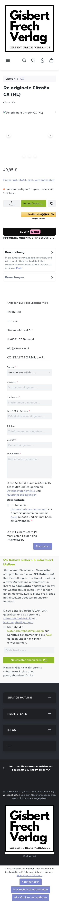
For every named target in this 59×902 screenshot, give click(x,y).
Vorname (12, 382)
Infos (11, 730)
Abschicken (42, 546)
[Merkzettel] (33, 60)
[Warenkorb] (51, 60)
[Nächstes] (50, 135)
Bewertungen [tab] (14, 277)
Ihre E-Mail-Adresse (18, 411)
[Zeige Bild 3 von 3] (35, 156)
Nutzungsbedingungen (22, 495)
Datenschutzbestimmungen (29, 509)
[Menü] (7, 60)
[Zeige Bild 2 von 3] (29, 156)
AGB (14, 517)
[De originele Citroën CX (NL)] (29, 135)
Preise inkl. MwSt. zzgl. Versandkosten (28, 180)
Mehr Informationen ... (29, 875)
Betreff (11, 440)
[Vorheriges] (9, 135)
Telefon (11, 426)
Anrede (11, 367)
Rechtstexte (17, 714)
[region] (29, 136)
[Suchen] (24, 60)
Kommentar (14, 453)
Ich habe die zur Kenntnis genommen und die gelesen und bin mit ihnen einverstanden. (31, 513)
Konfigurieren (30, 882)
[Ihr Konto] (42, 60)
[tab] (29, 260)
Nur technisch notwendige (30, 889)
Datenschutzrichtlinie (21, 491)
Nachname (13, 397)
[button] (38, 216)
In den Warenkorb (34, 203)
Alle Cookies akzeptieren (30, 897)
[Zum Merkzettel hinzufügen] (52, 203)
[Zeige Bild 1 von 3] (24, 156)
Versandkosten (11, 794)
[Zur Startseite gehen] (29, 29)
